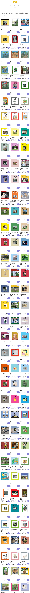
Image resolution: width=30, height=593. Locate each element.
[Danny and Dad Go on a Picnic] (24, 162)
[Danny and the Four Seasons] (5, 226)
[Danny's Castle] (5, 352)
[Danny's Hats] (5, 399)
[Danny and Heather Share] (24, 179)
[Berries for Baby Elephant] (5, 85)
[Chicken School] (5, 116)
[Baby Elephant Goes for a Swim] (5, 54)
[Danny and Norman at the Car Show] (5, 194)
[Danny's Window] (15, 445)
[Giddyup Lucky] (24, 508)
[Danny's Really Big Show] (15, 414)
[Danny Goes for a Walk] (24, 257)
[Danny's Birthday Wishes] (24, 336)
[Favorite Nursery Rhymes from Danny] (24, 476)
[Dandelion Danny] (15, 131)
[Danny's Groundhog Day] (15, 383)
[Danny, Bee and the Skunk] (24, 445)
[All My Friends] (15, 39)
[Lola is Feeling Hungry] (24, 571)
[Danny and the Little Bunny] (15, 226)
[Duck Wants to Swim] (5, 476)
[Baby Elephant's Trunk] (5, 69)
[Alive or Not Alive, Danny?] (24, 22)
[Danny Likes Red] (24, 273)
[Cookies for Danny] (5, 131)
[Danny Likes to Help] (5, 288)
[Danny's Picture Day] (5, 414)
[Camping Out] (5, 100)
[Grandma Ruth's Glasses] (24, 523)
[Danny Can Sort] (24, 242)
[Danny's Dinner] (15, 352)
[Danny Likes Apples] (15, 273)
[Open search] (27, 2)
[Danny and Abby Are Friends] (24, 131)
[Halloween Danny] (5, 540)
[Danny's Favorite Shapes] (24, 352)
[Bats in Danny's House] (24, 69)
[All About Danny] (5, 39)
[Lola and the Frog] (15, 571)
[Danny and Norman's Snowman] (24, 194)
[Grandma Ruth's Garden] (15, 523)
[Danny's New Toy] (15, 399)
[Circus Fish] (24, 116)
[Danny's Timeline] (24, 429)
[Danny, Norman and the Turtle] (5, 460)
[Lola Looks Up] (5, 586)
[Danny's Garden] (5, 383)
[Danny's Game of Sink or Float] (24, 368)
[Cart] (28, 2)
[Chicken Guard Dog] (24, 100)
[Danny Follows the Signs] (5, 257)
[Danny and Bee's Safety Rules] (15, 162)
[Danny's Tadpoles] (15, 429)
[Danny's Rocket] (24, 414)
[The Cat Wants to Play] (15, 100)
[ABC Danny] (5, 22)
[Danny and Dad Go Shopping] (5, 179)
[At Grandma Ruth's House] (24, 39)
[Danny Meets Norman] (15, 305)
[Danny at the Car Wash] (15, 242)
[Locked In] (5, 571)
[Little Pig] (15, 555)
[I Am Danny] (24, 540)
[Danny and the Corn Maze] (24, 211)
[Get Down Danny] (15, 508)
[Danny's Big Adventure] (15, 336)
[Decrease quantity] (5, 32)
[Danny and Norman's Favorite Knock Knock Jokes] (15, 194)
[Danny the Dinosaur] (5, 320)
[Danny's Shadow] (5, 429)
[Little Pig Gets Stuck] (24, 555)
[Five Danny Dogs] (15, 492)
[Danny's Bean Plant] (15, 320)
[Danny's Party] (24, 399)
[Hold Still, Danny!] (15, 540)
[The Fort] (24, 492)
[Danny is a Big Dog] (5, 273)
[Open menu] (1, 2)
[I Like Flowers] (5, 555)
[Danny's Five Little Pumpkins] (5, 368)
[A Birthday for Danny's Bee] (15, 85)
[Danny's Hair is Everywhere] (24, 383)
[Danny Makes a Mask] (5, 305)
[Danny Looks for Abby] (24, 288)
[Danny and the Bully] (15, 211)
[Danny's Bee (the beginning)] (24, 320)
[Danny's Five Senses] (15, 368)
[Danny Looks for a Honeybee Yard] (15, 288)
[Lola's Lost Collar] (15, 586)
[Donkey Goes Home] (15, 460)
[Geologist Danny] (5, 508)
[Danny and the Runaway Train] (5, 242)
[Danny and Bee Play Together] (24, 147)
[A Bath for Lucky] (15, 69)
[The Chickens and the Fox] (15, 116)
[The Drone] (24, 460)
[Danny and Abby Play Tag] (15, 147)
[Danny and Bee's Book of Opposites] (5, 162)
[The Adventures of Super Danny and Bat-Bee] (15, 22)
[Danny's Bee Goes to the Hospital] (5, 336)
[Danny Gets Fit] (15, 257)
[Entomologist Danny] (15, 476)
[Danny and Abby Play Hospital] (5, 147)
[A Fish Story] (5, 492)
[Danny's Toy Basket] (5, 445)
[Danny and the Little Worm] (24, 226)
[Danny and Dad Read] (15, 179)
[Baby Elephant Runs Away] (24, 54)
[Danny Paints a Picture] (24, 305)
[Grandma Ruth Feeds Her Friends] (5, 523)
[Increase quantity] (6, 32)
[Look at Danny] (24, 586)
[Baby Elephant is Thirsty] (15, 54)
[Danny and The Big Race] (5, 211)
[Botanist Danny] (24, 85)
